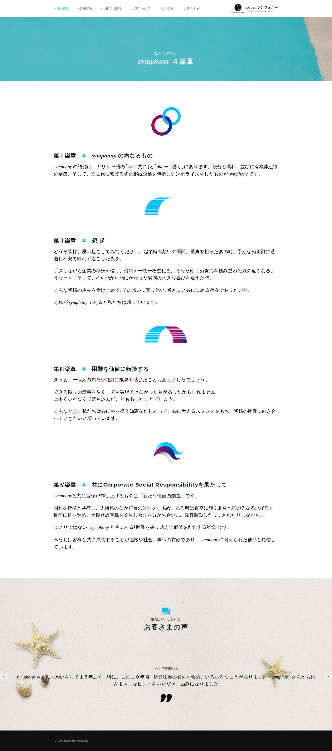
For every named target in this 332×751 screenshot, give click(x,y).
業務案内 (86, 8)
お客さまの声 (141, 8)
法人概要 (63, 8)
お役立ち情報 (112, 8)
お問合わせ (192, 8)
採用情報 (167, 8)
